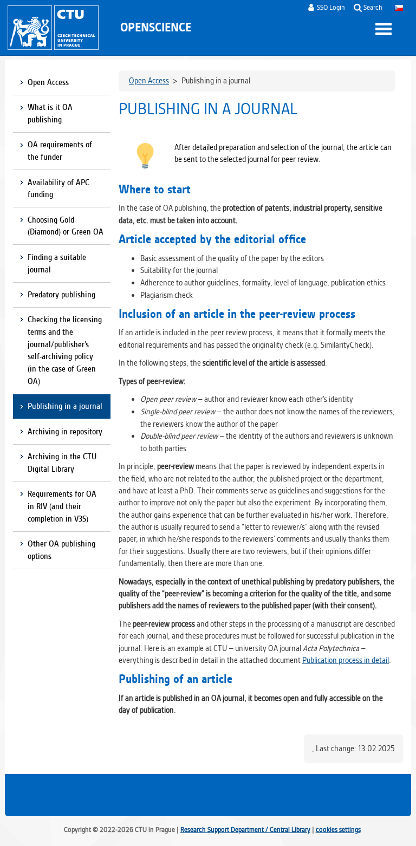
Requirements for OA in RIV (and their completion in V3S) (62, 506)
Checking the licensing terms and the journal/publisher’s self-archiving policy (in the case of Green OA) (65, 350)
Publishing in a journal (65, 406)
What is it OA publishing (50, 113)
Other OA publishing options (61, 550)
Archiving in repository (65, 432)
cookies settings (338, 829)
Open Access (48, 82)
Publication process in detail (345, 660)
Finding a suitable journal (57, 263)
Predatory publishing (61, 295)
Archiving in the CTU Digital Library (62, 463)
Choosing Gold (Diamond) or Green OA (65, 226)
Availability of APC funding (58, 189)
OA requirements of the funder (60, 151)
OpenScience (155, 27)
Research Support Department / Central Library (245, 829)
